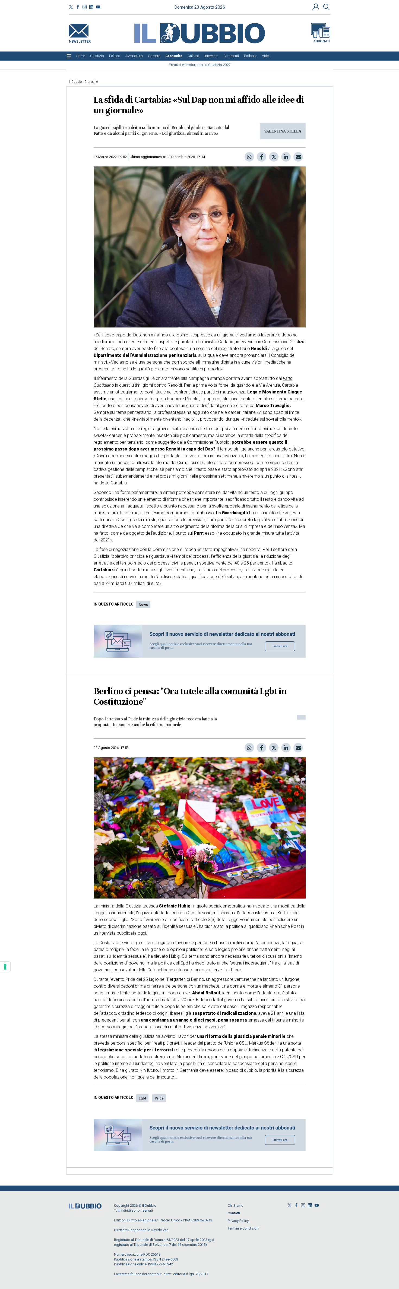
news (143, 605)
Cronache (91, 82)
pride (159, 1098)
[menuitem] (80, 56)
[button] (316, 7)
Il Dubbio (75, 82)
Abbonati (321, 41)
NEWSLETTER (80, 40)
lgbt (142, 1098)
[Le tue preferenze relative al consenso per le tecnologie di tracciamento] (5, 967)
